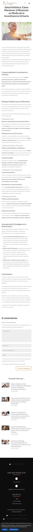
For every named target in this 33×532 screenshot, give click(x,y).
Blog (17, 498)
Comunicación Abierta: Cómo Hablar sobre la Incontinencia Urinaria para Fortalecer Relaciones (20, 401)
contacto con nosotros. (8, 307)
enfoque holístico (24, 106)
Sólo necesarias (13, 529)
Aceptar (5, 529)
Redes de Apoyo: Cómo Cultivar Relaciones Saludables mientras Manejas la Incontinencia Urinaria (21, 386)
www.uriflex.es (17, 501)
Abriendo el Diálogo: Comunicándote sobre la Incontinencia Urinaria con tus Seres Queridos (21, 443)
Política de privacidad (19, 364)
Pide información (16, 503)
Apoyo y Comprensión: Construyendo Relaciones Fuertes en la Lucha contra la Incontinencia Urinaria (20, 415)
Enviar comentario (24, 368)
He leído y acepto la (15, 364)
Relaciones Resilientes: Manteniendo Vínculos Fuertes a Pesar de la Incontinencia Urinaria (21, 429)
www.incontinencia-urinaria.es (13, 523)
